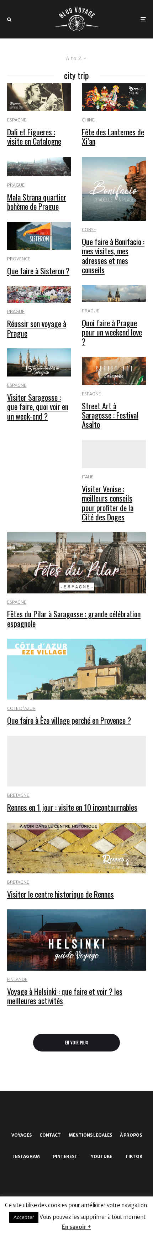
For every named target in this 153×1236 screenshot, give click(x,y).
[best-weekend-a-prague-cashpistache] (114, 293)
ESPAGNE (16, 120)
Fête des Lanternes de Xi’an (113, 136)
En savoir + (76, 1227)
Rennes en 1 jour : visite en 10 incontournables (72, 807)
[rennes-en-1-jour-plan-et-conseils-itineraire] (76, 761)
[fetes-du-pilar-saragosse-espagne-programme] (76, 562)
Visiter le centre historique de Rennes (60, 894)
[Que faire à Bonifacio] (114, 189)
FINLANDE (17, 979)
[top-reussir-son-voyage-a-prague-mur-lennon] (39, 294)
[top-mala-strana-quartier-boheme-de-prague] (39, 166)
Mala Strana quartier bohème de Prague (36, 201)
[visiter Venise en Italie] (114, 454)
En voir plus (76, 1042)
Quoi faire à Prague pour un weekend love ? (112, 332)
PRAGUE (16, 185)
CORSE (89, 229)
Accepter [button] (24, 1217)
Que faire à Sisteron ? (38, 270)
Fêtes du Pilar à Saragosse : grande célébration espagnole (74, 618)
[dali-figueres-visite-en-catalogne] (39, 97)
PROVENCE (18, 258)
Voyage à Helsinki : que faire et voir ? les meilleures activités (64, 996)
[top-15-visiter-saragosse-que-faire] (39, 362)
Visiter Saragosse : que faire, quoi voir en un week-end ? (37, 407)
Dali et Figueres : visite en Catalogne (34, 136)
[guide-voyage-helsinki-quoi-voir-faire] (76, 939)
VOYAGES (21, 1135)
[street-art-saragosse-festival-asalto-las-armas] (114, 371)
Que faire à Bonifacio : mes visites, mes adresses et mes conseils (113, 256)
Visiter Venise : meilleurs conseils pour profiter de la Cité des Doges (107, 503)
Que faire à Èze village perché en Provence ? (69, 720)
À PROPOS (131, 1135)
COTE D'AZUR (21, 708)
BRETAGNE (18, 795)
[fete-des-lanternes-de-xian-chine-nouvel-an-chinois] (114, 97)
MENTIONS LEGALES (90, 1135)
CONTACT (50, 1135)
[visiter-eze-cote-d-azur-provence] (76, 669)
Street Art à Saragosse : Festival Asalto (110, 415)
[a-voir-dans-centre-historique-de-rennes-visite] (76, 848)
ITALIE (88, 476)
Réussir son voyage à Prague (36, 328)
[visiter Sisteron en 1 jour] (39, 236)
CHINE (88, 120)
